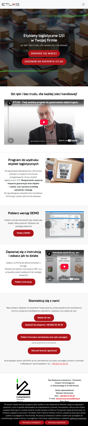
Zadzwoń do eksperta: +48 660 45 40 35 (44, 325)
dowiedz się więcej (44, 53)
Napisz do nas (44, 318)
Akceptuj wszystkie (57, 422)
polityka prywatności (78, 418)
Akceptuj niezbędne (31, 422)
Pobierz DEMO (23, 233)
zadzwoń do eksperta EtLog (44, 61)
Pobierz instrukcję (23, 282)
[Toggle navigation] (83, 4)
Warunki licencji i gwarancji (44, 351)
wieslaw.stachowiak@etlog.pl (68, 399)
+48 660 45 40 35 (60, 364)
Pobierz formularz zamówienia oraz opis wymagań (44, 337)
